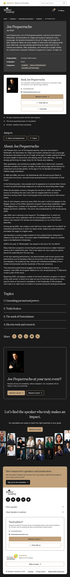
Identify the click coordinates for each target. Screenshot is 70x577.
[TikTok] (18, 499)
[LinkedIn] (23, 499)
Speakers (13, 18)
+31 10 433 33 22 (28, 88)
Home (5, 18)
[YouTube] (13, 499)
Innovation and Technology (30, 68)
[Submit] (64, 3)
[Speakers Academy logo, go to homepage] (9, 10)
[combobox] (51, 3)
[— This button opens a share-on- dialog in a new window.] (14, 336)
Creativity (39, 18)
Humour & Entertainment (37, 65)
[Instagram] (8, 499)
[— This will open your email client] (32, 336)
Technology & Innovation (26, 18)
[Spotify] (28, 499)
